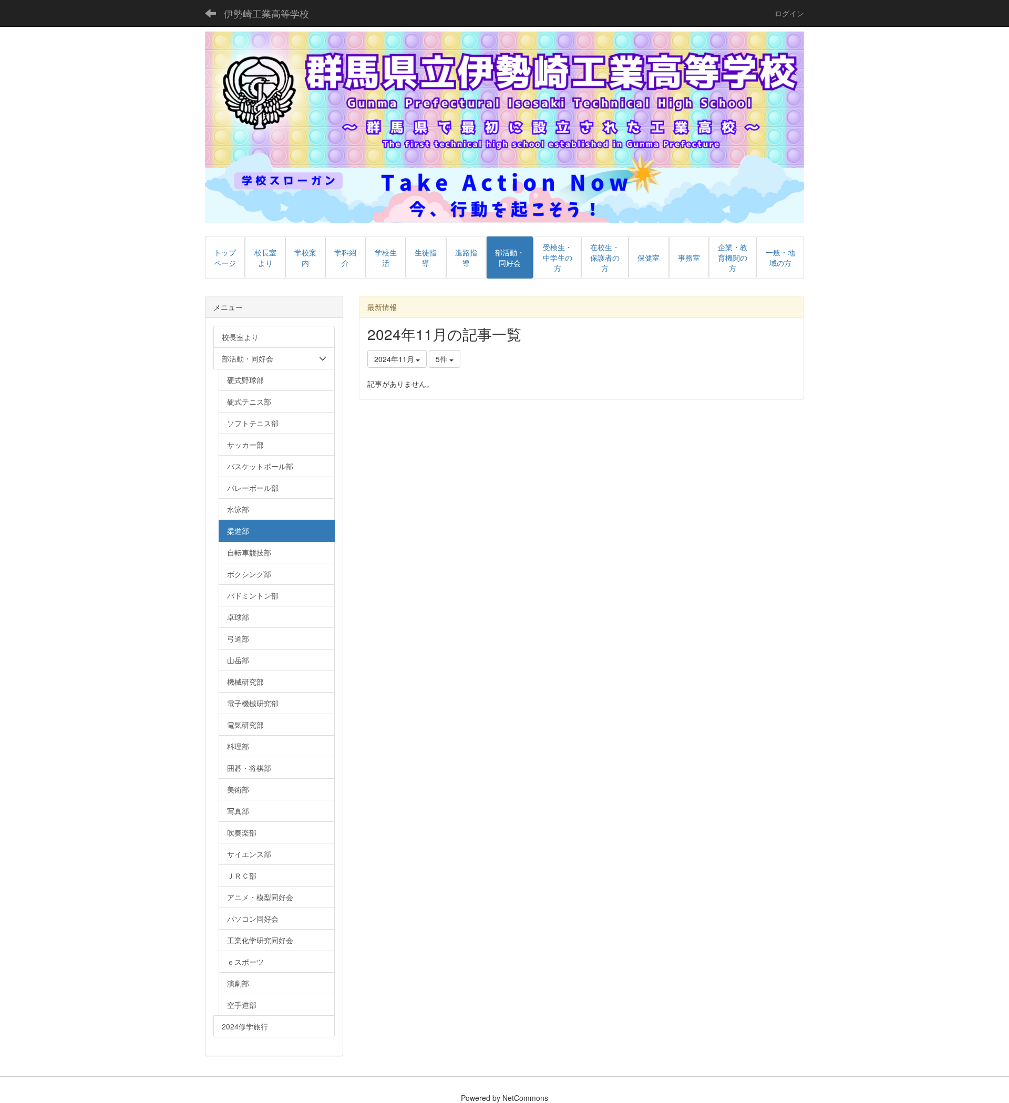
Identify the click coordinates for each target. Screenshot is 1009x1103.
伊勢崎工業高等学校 (266, 13)
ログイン (789, 13)
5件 (442, 359)
